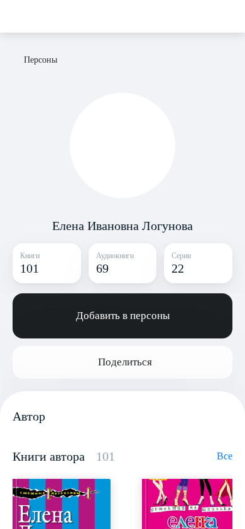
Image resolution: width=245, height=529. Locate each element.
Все (224, 456)
